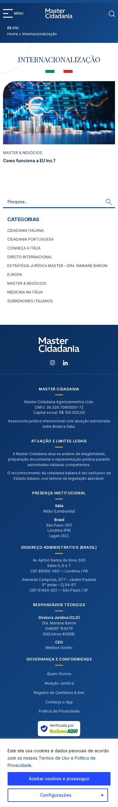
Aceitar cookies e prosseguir (59, 778)
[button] (8, 13)
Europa (14, 275)
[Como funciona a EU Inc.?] (59, 112)
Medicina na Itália (25, 292)
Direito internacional (29, 257)
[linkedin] (65, 362)
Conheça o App (59, 702)
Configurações (55, 795)
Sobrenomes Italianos (30, 301)
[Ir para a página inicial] (59, 13)
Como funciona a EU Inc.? (29, 160)
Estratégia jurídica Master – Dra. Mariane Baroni (57, 266)
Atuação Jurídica (59, 683)
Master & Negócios (22, 153)
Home (12, 34)
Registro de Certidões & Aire (59, 693)
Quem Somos (59, 674)
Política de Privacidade (59, 711)
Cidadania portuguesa (30, 239)
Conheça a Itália (24, 248)
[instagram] (52, 362)
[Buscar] (112, 13)
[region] (59, 773)
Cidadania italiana (25, 230)
